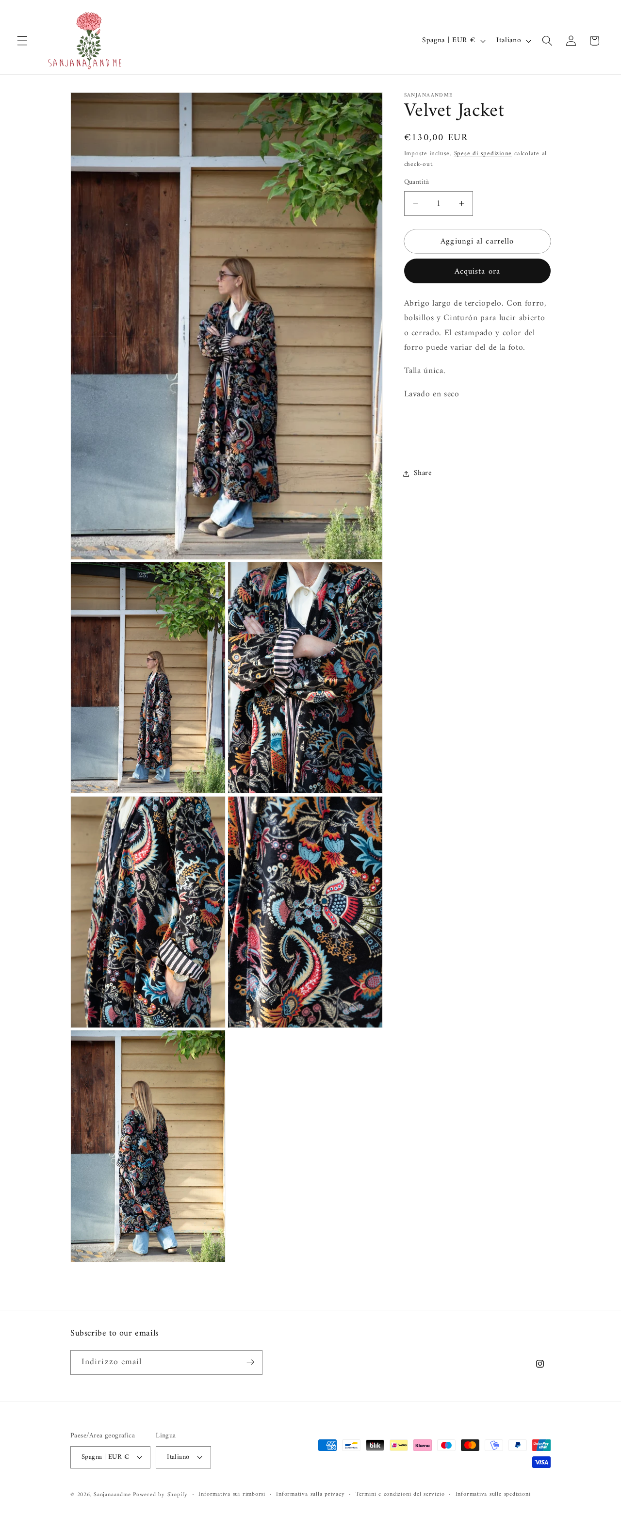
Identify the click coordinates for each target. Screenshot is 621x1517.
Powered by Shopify (160, 1494)
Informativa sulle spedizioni (493, 1494)
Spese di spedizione (483, 153)
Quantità (416, 183)
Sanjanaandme (113, 1494)
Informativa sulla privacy (310, 1494)
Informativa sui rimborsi (231, 1494)
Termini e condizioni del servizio (400, 1494)
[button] (22, 40)
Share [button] (423, 473)
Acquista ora (477, 271)
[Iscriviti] (250, 1362)
